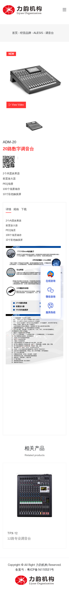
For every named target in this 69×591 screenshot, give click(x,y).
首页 (15, 32)
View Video (17, 104)
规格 (16, 209)
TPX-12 (12, 533)
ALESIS (38, 32)
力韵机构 (42, 565)
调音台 (49, 32)
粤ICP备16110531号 (40, 569)
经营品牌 (25, 32)
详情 (8, 209)
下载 (24, 209)
